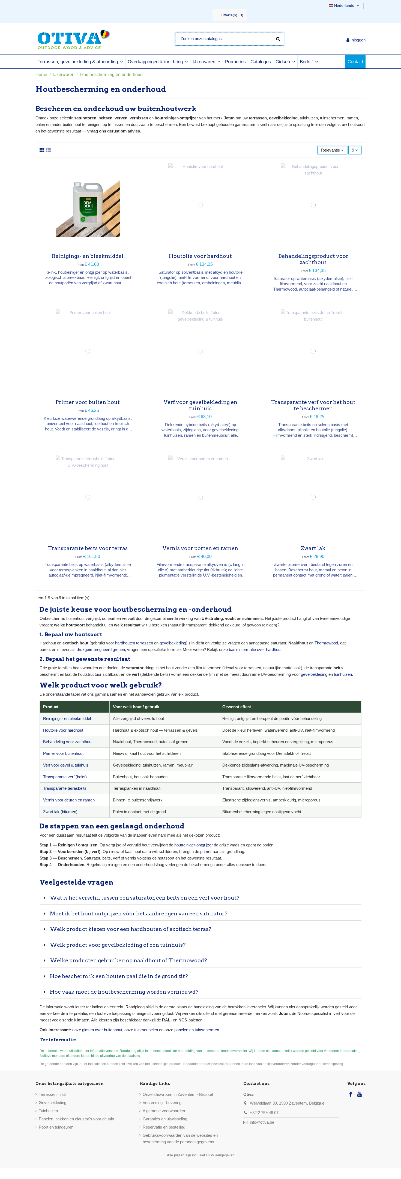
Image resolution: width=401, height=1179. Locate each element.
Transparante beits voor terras (88, 548)
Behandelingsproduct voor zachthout (313, 259)
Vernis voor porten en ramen (200, 548)
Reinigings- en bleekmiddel (88, 256)
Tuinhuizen (48, 1110)
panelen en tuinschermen (196, 1029)
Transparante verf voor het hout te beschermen (313, 405)
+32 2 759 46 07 (264, 1112)
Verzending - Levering (162, 1102)
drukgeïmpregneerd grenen (101, 649)
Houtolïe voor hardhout (200, 256)
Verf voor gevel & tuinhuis (65, 765)
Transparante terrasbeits (64, 788)
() (232, 15)
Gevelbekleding (52, 1102)
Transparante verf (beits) (65, 776)
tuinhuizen (343, 674)
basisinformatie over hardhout (255, 649)
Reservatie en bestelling (164, 1127)
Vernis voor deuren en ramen (69, 800)
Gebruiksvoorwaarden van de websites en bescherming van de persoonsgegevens (180, 1138)
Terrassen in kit (52, 1094)
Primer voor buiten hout (88, 402)
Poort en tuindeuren (56, 1127)
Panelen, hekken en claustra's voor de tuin (76, 1119)
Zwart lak (313, 548)
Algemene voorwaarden (164, 1110)
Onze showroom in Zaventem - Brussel (178, 1094)
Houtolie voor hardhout (63, 730)
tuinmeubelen (146, 1029)
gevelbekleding (173, 643)
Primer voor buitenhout (63, 753)
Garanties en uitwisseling (165, 1119)
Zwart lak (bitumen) (60, 811)
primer (206, 851)
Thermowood (326, 643)
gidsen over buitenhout (102, 1029)
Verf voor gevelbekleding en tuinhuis (200, 405)
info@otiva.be (262, 1122)
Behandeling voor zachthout (67, 741)
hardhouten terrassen (134, 643)
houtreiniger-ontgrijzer (193, 845)
